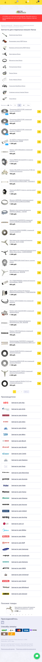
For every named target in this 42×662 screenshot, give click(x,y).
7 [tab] (29, 615)
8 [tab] (32, 615)
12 (15, 105)
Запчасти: (4, 105)
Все (28, 105)
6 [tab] (26, 615)
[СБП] (11, 630)
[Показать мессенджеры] (37, 656)
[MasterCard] (18, 630)
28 (19, 105)
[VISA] (26, 630)
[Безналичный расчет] (11, 633)
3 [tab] (16, 615)
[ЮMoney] (33, 630)
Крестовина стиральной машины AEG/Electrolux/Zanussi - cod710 (25, 607)
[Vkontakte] (2, 622)
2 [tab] (13, 615)
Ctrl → (26, 392)
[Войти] (5, 2)
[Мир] (4, 630)
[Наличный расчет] (4, 633)
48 (23, 105)
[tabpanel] (21, 609)
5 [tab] (23, 615)
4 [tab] (19, 615)
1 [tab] (10, 615)
